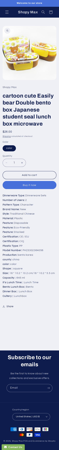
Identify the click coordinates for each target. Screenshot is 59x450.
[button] (7, 12)
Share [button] (10, 306)
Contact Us (14, 447)
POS (25, 441)
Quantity (7, 156)
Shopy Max (17, 441)
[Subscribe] (48, 388)
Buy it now (29, 185)
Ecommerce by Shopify (44, 441)
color (9, 148)
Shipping (7, 136)
